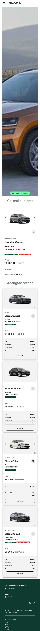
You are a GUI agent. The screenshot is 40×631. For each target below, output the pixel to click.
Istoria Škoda (8, 620)
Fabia (6, 603)
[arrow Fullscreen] (33, 212)
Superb (7, 612)
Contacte (7, 618)
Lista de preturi (18, 590)
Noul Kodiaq (8, 610)
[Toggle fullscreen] (35, 288)
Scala (6, 604)
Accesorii (15, 593)
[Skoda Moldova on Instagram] (34, 583)
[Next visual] (34, 215)
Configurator (28, 590)
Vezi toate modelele (10, 600)
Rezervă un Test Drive (11, 622)
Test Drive (8, 593)
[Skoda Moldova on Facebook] (31, 583)
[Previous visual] (5, 215)
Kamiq (6, 606)
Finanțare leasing (9, 629)
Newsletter (8, 623)
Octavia (7, 608)
